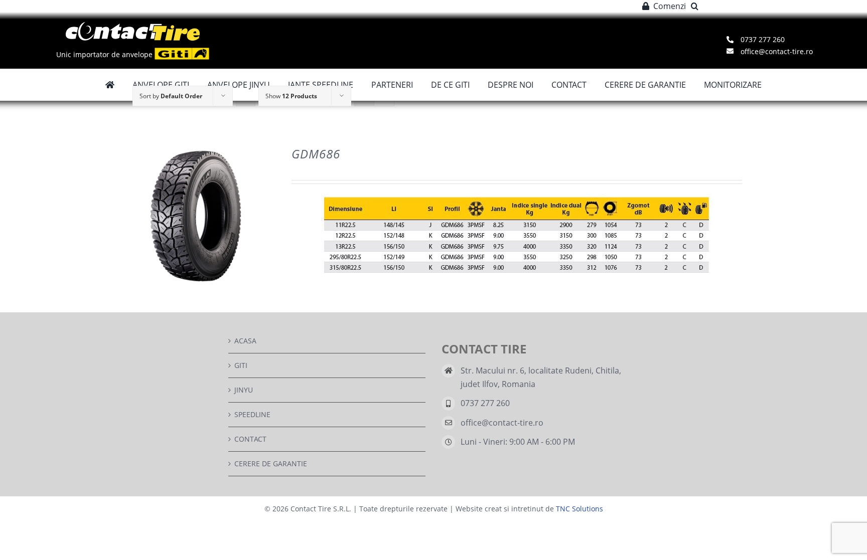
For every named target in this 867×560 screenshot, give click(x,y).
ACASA (245, 340)
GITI (240, 365)
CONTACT (250, 439)
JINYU (243, 390)
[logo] (133, 25)
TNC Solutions (579, 508)
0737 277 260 (485, 403)
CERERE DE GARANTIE (270, 463)
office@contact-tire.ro (502, 422)
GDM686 (316, 153)
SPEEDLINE (252, 414)
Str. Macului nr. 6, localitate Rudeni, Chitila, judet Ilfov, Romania (541, 377)
